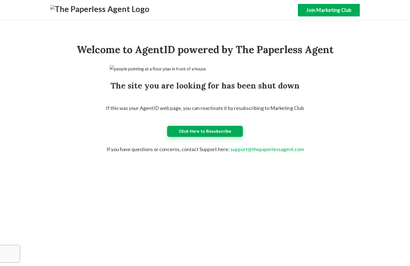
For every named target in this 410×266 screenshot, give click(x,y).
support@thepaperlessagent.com (267, 149)
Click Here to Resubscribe (205, 131)
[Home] (99, 10)
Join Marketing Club (328, 10)
